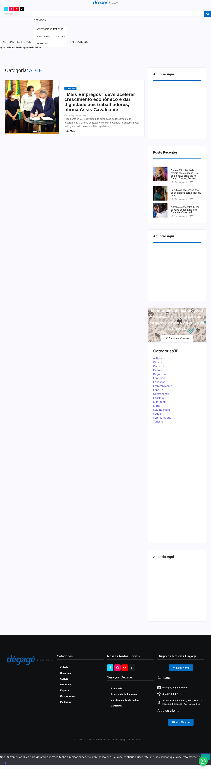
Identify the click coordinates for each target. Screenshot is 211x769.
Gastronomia (67, 696)
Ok (205, 757)
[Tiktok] (22, 9)
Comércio (70, 88)
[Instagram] (11, 9)
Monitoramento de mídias (124, 700)
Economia (65, 684)
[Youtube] (16, 9)
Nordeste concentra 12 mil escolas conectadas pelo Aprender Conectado (185, 210)
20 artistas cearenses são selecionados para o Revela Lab (186, 193)
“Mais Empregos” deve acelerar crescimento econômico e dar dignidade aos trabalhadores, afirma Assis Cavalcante (99, 102)
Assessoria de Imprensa (123, 694)
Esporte (64, 690)
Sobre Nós (116, 688)
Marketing (65, 702)
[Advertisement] (178, 109)
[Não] (3, 763)
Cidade (64, 667)
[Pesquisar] (207, 14)
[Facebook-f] (6, 9)
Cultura (64, 678)
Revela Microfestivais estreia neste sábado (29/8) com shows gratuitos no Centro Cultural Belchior (185, 174)
